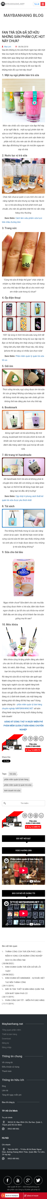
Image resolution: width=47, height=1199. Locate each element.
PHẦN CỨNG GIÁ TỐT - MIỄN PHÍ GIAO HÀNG (25, 1000)
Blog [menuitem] (4, 1086)
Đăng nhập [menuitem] (6, 1047)
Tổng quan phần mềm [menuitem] (11, 1030)
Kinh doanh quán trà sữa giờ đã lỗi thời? (23, 969)
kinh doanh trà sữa (12, 790)
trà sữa (13, 774)
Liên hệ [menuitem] (5, 1090)
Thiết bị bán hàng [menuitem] (9, 1034)
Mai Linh (7, 47)
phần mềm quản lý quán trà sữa (17, 785)
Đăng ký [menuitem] (5, 1043)
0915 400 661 (13, 1129)
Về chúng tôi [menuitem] (7, 1062)
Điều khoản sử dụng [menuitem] (10, 1067)
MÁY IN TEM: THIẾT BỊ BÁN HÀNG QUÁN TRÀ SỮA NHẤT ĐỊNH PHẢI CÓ (24, 991)
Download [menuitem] (6, 1038)
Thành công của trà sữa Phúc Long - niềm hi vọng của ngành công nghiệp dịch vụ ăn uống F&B (24, 955)
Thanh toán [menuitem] (6, 1071)
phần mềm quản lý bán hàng (16, 779)
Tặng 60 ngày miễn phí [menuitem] (11, 1095)
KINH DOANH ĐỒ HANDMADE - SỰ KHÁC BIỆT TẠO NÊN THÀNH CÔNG (25, 980)
